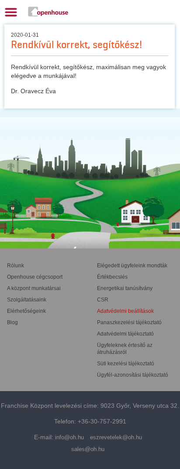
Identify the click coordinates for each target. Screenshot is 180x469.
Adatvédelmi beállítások (125, 311)
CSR (102, 300)
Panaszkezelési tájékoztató (129, 322)
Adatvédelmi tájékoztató (125, 334)
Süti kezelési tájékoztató (125, 363)
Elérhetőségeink (26, 311)
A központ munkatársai (34, 288)
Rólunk (15, 265)
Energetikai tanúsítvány (124, 288)
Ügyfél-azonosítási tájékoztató (132, 375)
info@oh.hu (69, 437)
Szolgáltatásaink (26, 300)
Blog (12, 322)
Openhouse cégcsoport (34, 277)
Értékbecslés (112, 277)
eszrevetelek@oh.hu (116, 437)
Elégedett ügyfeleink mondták (132, 265)
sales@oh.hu (87, 449)
